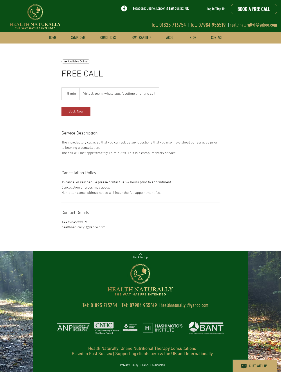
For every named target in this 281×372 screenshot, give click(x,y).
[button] (217, 38)
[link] (75, 111)
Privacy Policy (129, 365)
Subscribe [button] (158, 365)
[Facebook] (124, 8)
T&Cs (145, 365)
